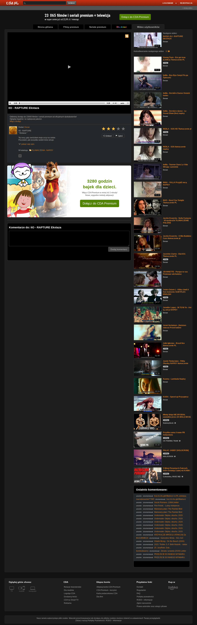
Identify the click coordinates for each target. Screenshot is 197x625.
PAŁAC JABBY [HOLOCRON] (176, 450)
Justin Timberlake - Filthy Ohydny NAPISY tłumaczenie (175, 362)
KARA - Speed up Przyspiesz (175, 397)
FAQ (138, 593)
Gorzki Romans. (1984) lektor (166, 502)
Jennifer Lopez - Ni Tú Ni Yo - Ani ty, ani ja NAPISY (177, 308)
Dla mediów (69, 590)
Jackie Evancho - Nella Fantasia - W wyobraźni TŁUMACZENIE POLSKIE (177, 220)
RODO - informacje (145, 600)
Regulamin (141, 590)
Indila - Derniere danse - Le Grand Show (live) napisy (174, 112)
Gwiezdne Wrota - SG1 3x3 (172, 538)
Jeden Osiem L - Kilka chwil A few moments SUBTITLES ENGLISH (176, 292)
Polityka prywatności (145, 597)
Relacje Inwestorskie (72, 587)
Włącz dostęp (15, 121)
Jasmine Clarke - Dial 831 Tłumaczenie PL (174, 255)
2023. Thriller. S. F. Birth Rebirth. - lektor (170, 544)
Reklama (67, 603)
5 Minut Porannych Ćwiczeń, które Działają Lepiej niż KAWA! (176, 469)
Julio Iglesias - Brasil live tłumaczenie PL (174, 344)
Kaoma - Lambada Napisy (174, 379)
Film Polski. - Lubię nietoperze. (167, 506)
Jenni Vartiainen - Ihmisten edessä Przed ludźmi (174, 326)
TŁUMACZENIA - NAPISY (42, 150)
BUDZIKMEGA (142, 538)
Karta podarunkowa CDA (106, 593)
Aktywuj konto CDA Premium (108, 587)
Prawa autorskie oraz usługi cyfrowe (152, 606)
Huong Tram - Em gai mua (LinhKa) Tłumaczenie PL (174, 58)
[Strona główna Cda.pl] (13, 3)
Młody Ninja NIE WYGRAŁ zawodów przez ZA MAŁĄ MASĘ (177, 416)
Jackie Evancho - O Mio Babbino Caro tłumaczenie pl (177, 237)
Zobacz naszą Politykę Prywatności (90, 620)
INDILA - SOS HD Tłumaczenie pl (177, 129)
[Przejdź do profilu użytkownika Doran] (13, 130)
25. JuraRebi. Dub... (162, 548)
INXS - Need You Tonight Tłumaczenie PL (173, 201)
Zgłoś (120, 136)
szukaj (72, 3)
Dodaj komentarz (119, 249)
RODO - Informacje (114, 620)
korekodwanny (142, 551)
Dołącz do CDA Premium (100, 203)
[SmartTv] (24, 593)
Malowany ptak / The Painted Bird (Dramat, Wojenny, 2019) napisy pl (159, 510)
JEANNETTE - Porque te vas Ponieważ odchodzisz (175, 273)
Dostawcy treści (70, 597)
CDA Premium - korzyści (106, 590)
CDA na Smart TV (71, 600)
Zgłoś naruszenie (144, 603)
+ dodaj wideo (187, 8)
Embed (108, 136)
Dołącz (135, 17)
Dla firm (99, 597)
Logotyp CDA (69, 593)
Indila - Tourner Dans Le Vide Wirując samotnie (175, 166)
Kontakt (140, 587)
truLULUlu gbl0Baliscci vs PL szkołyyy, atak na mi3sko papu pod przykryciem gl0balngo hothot (161, 497)
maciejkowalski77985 (145, 499)
